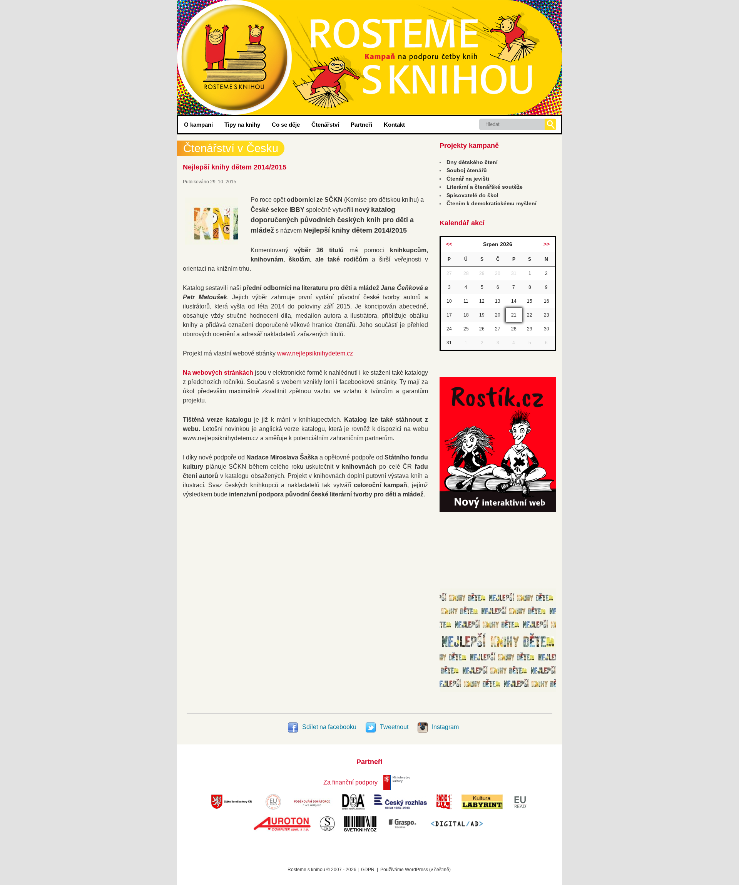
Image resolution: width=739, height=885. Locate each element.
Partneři (361, 124)
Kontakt (394, 124)
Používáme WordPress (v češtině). (416, 869)
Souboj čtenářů (466, 170)
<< (449, 244)
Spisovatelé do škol (472, 195)
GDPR (368, 869)
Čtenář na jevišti (467, 179)
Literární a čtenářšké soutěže (484, 187)
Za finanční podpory (350, 782)
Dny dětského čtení (472, 162)
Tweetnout (394, 727)
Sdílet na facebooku (329, 727)
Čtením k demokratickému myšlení (491, 203)
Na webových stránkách (218, 372)
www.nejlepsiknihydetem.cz (315, 353)
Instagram (444, 727)
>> (546, 244)
